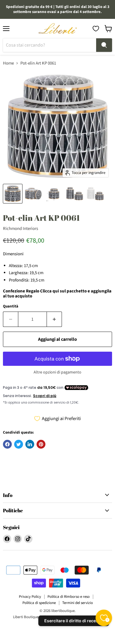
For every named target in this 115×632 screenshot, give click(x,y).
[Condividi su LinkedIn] (29, 444)
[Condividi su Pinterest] (41, 444)
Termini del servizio (77, 602)
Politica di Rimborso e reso (68, 596)
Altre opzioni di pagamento (57, 372)
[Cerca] (104, 45)
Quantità (10, 306)
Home (8, 63)
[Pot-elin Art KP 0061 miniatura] (12, 193)
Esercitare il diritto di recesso (73, 620)
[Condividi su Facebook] (7, 444)
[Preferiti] (96, 29)
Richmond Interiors (20, 229)
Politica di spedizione (39, 602)
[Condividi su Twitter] (18, 444)
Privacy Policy (30, 596)
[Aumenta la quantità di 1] (54, 319)
